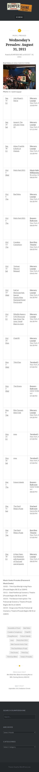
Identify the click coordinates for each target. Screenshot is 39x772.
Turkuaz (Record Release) (16, 268)
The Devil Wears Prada (19, 648)
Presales (22, 35)
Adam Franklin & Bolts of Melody (18, 148)
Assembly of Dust (14, 628)
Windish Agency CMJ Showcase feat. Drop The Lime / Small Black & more (19, 319)
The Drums (17, 386)
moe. (15, 434)
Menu (20, 17)
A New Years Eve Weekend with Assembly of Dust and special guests (18, 559)
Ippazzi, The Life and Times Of (18, 124)
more (19, 92)
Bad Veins (17, 194)
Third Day (17, 362)
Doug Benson (12, 636)
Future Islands (18, 482)
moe (12, 640)
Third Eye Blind (12, 657)
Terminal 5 (34, 362)
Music (15, 35)
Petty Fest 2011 (19, 170)
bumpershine (16, 54)
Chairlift (16, 338)
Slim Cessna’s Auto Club (19, 644)
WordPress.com (25, 767)
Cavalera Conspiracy (15, 632)
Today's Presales (26, 657)
